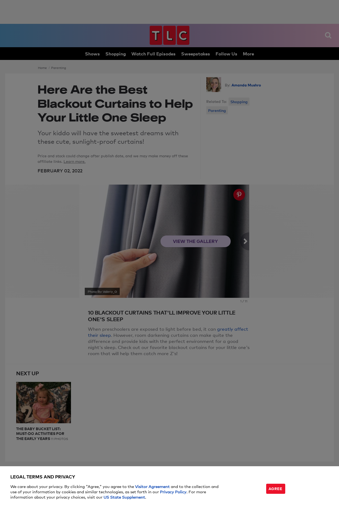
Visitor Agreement (152, 486)
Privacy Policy (173, 491)
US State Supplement (124, 496)
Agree (275, 488)
